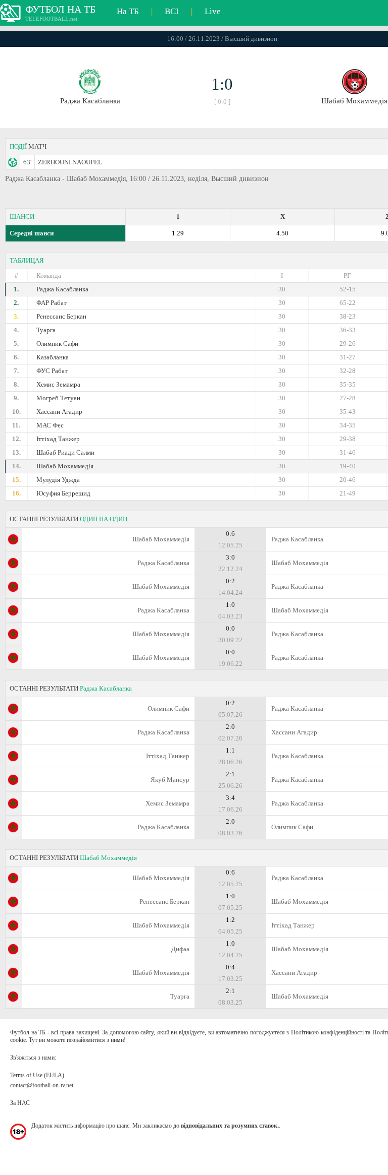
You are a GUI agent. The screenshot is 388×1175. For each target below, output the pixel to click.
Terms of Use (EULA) (37, 1075)
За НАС (20, 1102)
